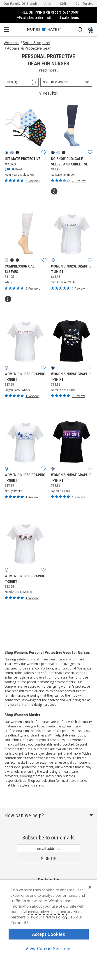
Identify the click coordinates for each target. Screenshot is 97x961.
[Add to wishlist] (43, 152)
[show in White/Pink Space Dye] (58, 152)
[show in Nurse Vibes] (52, 368)
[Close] (90, 887)
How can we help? (24, 815)
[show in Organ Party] (6, 368)
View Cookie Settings (48, 948)
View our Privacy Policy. (46, 917)
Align (48, 3)
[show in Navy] (17, 260)
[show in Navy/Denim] (52, 152)
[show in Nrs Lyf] (6, 468)
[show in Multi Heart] (6, 152)
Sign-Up (48, 858)
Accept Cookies (48, 934)
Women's (11, 42)
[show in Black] (12, 260)
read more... (49, 70)
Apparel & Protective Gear (29, 48)
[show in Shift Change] (52, 260)
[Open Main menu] (6, 29)
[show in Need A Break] (6, 570)
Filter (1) (17, 82)
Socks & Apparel (36, 42)
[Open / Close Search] (79, 29)
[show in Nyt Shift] (52, 468)
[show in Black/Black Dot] (63, 152)
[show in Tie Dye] (12, 152)
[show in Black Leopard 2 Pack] (17, 152)
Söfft (64, 3)
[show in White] (6, 260)
